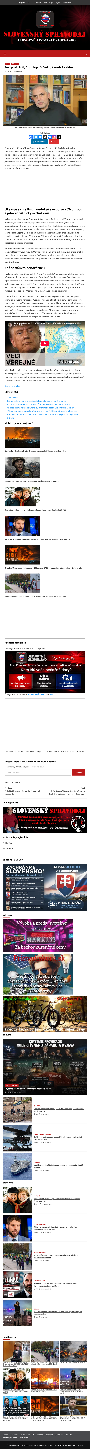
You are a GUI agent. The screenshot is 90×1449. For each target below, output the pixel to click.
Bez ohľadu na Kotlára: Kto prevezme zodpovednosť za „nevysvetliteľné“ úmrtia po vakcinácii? (72, 1418)
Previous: (23, 791)
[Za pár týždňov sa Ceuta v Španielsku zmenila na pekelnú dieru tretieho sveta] (17, 1110)
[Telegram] (36, 137)
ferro (37, 1204)
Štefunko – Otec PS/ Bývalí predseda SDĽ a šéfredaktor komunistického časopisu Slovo (55, 1284)
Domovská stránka (13, 751)
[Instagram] (54, 137)
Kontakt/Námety (10, 1437)
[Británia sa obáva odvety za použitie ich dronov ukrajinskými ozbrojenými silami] (17, 1138)
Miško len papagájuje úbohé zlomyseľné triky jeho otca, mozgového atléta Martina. (37, 539)
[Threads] (59, 137)
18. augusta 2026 (46, 1261)
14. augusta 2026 (46, 1171)
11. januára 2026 (17, 71)
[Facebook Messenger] (40, 137)
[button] (5, 53)
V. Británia (47, 1134)
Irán (35, 1163)
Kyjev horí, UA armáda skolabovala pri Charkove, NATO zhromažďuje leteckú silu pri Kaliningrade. (43, 568)
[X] (45, 137)
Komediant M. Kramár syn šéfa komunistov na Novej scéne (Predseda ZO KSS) (35, 510)
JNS (8, 71)
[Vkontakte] (50, 137)
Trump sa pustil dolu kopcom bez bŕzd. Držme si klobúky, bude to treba (38, 404)
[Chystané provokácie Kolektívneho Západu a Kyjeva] (45, 1067)
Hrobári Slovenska (39, 1196)
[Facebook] (31, 137)
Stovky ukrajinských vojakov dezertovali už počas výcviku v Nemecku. (32, 481)
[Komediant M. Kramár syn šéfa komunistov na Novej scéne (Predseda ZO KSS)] (22, 497)
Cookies (14, 1435)
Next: (67, 791)
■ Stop (54, 142)
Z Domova (37, 3)
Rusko (7, 1085)
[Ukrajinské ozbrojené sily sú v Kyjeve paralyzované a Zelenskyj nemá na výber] (22, 438)
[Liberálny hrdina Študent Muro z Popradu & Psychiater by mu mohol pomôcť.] (17, 1313)
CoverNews (66, 1445)
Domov (6, 1435)
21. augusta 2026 (46, 1204)
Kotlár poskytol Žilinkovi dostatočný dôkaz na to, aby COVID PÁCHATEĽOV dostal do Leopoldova (16, 1364)
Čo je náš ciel (25, 1435)
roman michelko (14, 782)
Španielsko (37, 1106)
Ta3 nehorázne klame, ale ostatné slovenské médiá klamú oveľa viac (37, 401)
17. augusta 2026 (16, 1092)
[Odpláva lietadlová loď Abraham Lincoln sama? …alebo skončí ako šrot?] (17, 1166)
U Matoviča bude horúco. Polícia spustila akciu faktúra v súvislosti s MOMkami (36, 597)
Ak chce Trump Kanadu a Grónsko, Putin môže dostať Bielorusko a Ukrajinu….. (42, 407)
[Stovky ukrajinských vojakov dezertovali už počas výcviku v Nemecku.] (22, 468)
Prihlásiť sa (7, 843)
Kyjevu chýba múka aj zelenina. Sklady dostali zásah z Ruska (44, 1390)
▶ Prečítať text (39, 142)
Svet (45, 3)
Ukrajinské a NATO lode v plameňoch (72, 1362)
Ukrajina (14, 1085)
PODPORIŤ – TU (36, 694)
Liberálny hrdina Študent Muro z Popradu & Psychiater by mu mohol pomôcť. (71, 1391)
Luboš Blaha (12, 397)
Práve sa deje (67, 3)
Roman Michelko (12, 386)
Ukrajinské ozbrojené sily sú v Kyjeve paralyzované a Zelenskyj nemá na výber (35, 451)
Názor (7, 64)
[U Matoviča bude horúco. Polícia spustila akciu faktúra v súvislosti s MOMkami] (22, 584)
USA (38, 1163)
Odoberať (79, 772)
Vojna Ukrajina (54, 3)
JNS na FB (8, 848)
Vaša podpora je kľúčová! (42, 1435)
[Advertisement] (45, 188)
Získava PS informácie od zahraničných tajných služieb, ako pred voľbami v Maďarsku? (16, 1418)
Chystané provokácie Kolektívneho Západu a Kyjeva (28, 1088)
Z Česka (69, 1435)
